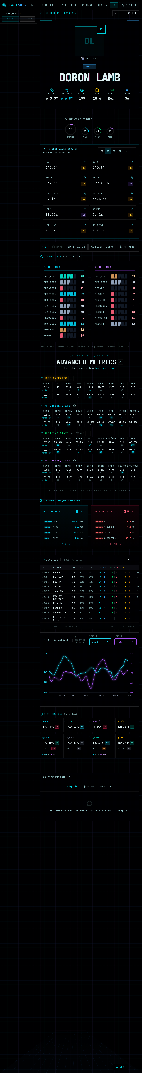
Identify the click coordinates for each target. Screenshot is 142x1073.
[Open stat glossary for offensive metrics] (74, 405)
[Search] (114, 5)
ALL (132, 151)
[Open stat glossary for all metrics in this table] (120, 362)
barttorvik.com (104, 368)
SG (108, 151)
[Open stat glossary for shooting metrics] (88, 433)
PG (102, 151)
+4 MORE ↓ (64, 544)
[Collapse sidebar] (32, 5)
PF (120, 151)
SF (114, 151)
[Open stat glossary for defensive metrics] (74, 460)
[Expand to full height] (127, 560)
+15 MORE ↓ (115, 544)
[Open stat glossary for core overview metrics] (71, 378)
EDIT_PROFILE (128, 13)
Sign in (72, 786)
